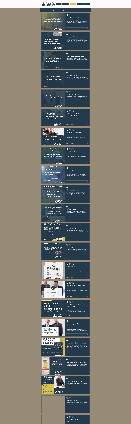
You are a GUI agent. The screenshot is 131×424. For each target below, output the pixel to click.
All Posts (43, 10)
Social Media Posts (72, 10)
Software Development (61, 10)
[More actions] (87, 15)
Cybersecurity (50, 10)
